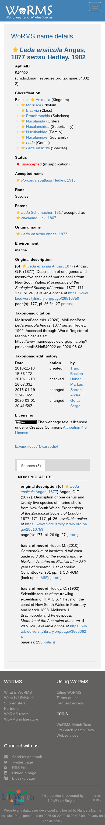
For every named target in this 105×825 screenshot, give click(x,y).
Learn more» (97, 798)
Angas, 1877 (44, 234)
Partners (11, 708)
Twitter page (22, 762)
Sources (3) (31, 466)
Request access (70, 703)
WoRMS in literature (21, 719)
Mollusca (33, 105)
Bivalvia (32, 110)
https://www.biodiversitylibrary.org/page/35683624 (54, 631)
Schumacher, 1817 (42, 212)
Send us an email (27, 757)
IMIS (43, 578)
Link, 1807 (38, 218)
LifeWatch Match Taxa (75, 730)
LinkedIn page (24, 773)
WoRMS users (16, 714)
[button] (15, 49)
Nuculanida (35, 121)
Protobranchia (38, 116)
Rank (19, 189)
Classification (27, 93)
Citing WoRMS (69, 692)
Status (21, 157)
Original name (28, 227)
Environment (26, 243)
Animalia (43, 99)
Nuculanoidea (38, 126)
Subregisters (15, 703)
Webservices (67, 735)
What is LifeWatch (19, 698)
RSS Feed (21, 767)
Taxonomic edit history (36, 356)
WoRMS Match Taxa (74, 724)
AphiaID (22, 66)
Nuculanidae (36, 132)
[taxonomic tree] (27, 446)
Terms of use (68, 698)
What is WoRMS (18, 692)
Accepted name (29, 173)
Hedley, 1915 (48, 180)
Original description (33, 259)
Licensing (24, 415)
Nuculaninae (36, 137)
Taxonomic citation (32, 313)
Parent (21, 206)
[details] (66, 304)
